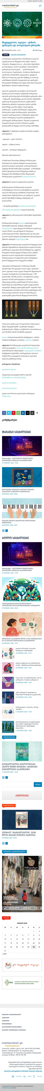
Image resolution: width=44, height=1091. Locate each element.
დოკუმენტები (7, 1024)
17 (5, 943)
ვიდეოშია (28, 340)
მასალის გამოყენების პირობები (14, 1030)
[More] (37, 413)
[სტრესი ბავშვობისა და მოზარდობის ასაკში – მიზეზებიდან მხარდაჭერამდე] (8, 668)
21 (28, 943)
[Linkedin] (23, 413)
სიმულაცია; (6, 396)
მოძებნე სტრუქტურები (12, 210)
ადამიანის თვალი (9, 369)
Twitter (29, 1076)
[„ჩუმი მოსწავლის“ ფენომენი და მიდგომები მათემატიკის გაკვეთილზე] (8, 698)
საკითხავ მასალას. (29, 177)
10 (5, 939)
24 (5, 947)
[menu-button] (40, 5)
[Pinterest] (13, 413)
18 (11, 943)
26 (17, 947)
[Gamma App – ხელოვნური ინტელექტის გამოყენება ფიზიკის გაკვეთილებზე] (22, 446)
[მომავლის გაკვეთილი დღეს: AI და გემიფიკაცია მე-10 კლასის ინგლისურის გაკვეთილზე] (22, 624)
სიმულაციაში (7, 228)
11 (11, 939)
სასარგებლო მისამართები (12, 1027)
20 (23, 943)
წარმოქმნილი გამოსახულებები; (14, 377)
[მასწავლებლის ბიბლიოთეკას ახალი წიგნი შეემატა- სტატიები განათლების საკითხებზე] (22, 751)
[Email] (28, 413)
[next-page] (6, 530)
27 (23, 947)
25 (11, 947)
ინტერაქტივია (21, 239)
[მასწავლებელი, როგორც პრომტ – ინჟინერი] (8, 712)
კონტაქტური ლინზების (32, 351)
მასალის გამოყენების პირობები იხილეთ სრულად (23, 1071)
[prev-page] (3, 530)
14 (28, 939)
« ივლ (4, 954)
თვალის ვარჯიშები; (9, 383)
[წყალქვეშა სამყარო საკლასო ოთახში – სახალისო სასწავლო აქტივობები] (22, 477)
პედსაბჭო (5, 1017)
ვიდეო (4, 337)
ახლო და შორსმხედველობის (27, 348)
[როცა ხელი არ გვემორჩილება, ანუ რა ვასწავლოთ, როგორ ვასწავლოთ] (8, 683)
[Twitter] (9, 413)
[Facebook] (4, 413)
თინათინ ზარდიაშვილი (18, 55)
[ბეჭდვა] (32, 413)
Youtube (39, 1076)
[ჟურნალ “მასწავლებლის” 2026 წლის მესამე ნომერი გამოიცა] (22, 820)
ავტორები (5, 1020)
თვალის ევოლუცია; (9, 388)
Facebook (19, 1076)
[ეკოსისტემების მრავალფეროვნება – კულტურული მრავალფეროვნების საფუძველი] (22, 589)
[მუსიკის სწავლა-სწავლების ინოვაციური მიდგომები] (22, 508)
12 (17, 939)
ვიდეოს (22, 223)
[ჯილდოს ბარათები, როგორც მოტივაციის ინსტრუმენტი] (8, 653)
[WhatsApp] (18, 413)
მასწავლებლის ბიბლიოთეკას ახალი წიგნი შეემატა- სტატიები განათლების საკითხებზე (19, 766)
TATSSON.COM (6, 1088)
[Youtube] (34, 1076)
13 (23, 939)
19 (17, 943)
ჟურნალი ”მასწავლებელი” (11, 1014)
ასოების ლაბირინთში (27, 206)
